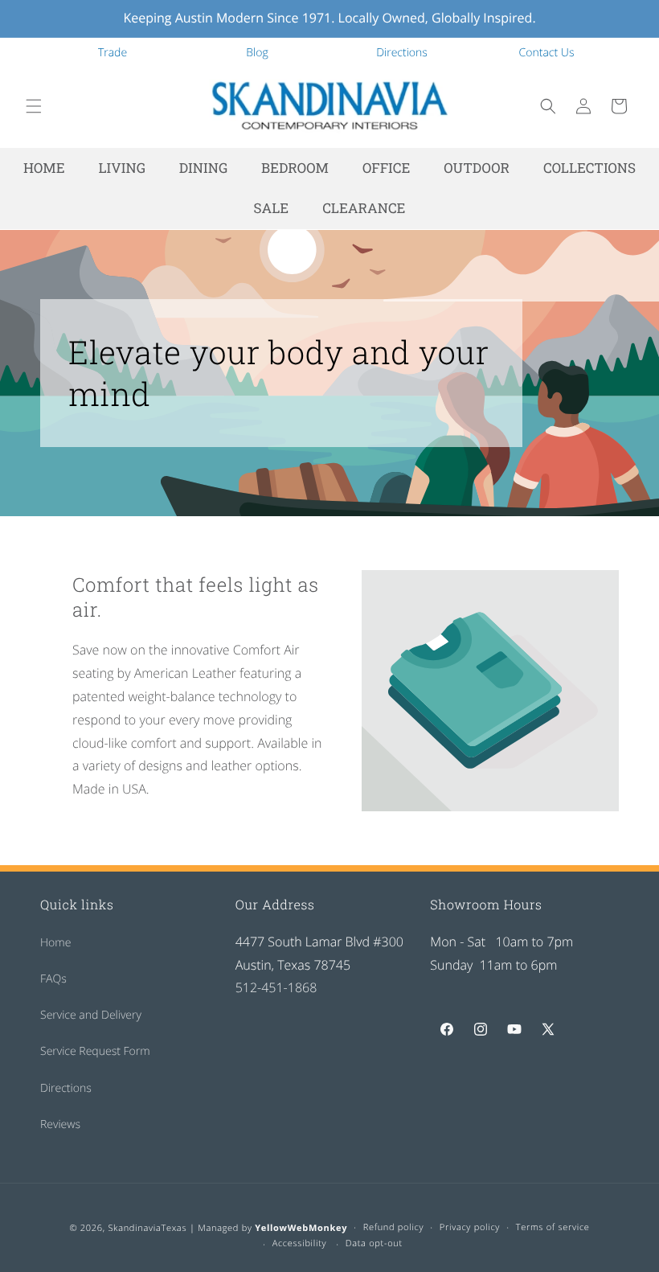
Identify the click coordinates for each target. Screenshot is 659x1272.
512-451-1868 (276, 987)
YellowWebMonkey (301, 1228)
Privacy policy (470, 1227)
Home (55, 942)
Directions (402, 52)
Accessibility (299, 1243)
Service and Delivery (90, 1015)
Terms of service (553, 1227)
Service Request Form (95, 1051)
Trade (112, 52)
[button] (33, 106)
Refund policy (393, 1227)
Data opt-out (374, 1243)
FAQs (53, 979)
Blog (257, 52)
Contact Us (547, 52)
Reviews (60, 1124)
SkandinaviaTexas (147, 1228)
